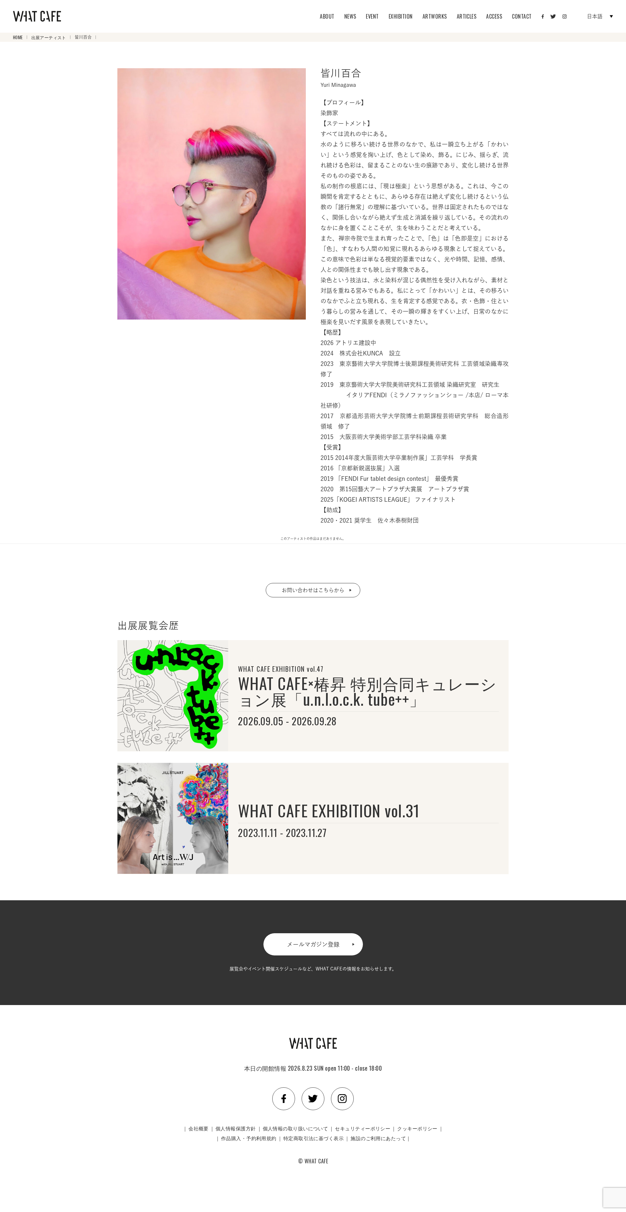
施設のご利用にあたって (378, 1137)
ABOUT (327, 16)
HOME (18, 37)
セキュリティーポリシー (362, 1128)
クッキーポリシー (417, 1128)
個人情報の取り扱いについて (295, 1128)
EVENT (372, 16)
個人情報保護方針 (236, 1128)
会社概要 (198, 1128)
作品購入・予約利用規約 (248, 1137)
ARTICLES (467, 16)
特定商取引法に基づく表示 (313, 1137)
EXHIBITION (401, 16)
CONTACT (521, 16)
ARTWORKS (435, 16)
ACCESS (494, 16)
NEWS (350, 16)
